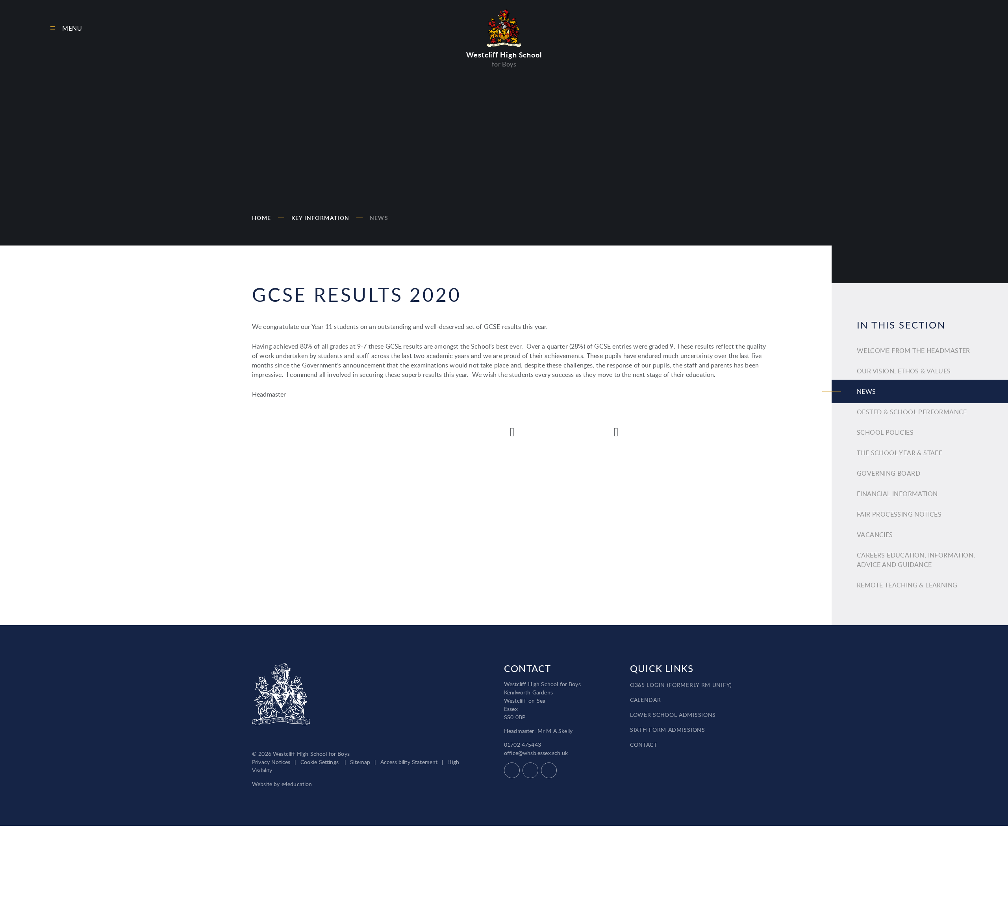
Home (261, 218)
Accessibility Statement (409, 762)
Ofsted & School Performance (912, 412)
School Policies (885, 432)
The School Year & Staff (899, 453)
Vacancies (875, 534)
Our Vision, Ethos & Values (904, 371)
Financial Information (897, 493)
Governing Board (888, 473)
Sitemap (360, 762)
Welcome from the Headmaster (913, 350)
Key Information (320, 218)
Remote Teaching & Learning (907, 585)
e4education (297, 784)
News (379, 218)
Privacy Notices (271, 762)
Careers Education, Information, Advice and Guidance (916, 560)
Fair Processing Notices (899, 514)
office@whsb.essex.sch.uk (536, 753)
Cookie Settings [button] (319, 762)
